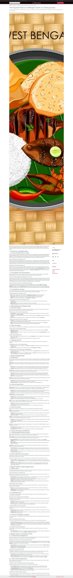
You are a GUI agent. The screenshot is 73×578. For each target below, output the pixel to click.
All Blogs (10, 5)
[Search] (19, 3)
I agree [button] (62, 576)
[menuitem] (10, 1)
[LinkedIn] (58, 257)
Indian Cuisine (54, 263)
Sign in (57, 0)
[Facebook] (53, 257)
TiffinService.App (60, 2)
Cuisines (14, 5)
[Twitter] (56, 257)
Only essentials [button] (58, 576)
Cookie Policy (34, 576)
